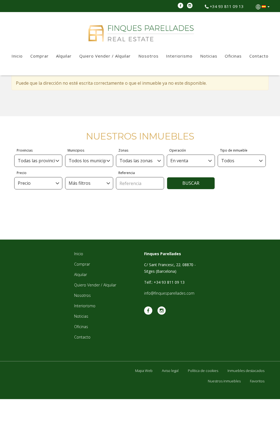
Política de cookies (203, 370)
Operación (177, 150)
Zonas (123, 150)
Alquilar (64, 56)
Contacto (259, 56)
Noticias (208, 56)
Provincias (25, 150)
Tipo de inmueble (233, 150)
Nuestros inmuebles (224, 381)
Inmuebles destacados (246, 370)
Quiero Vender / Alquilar (105, 56)
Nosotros (148, 56)
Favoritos (257, 381)
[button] (263, 6)
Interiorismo (179, 56)
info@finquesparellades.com (169, 293)
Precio (22, 172)
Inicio (17, 56)
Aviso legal (170, 370)
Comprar (39, 56)
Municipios (76, 150)
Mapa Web (144, 370)
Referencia (126, 172)
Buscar (190, 183)
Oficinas (233, 56)
